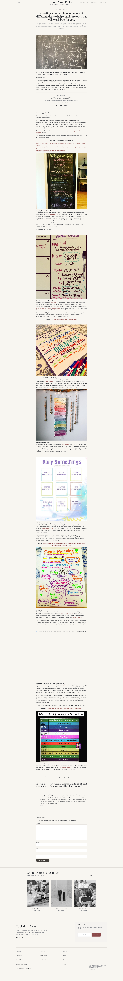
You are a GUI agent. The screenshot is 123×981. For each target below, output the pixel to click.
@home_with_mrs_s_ (67, 614)
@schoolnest (65, 444)
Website (38, 854)
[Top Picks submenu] (106, 2)
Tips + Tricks (63, 9)
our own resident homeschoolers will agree (48, 308)
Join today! (96, 935)
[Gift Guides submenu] (97, 2)
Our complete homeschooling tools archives (64, 319)
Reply (41, 805)
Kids (57, 9)
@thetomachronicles (48, 528)
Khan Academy (77, 617)
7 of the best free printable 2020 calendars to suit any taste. (64, 708)
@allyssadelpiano (53, 214)
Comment (38, 823)
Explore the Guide (62, 106)
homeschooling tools (53, 777)
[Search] (18, 3)
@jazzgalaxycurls (64, 685)
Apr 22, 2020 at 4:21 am (53, 792)
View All (92, 875)
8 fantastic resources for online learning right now (50, 150)
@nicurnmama (49, 381)
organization (61, 777)
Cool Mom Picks (61, 2)
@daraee (53, 302)
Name (37, 842)
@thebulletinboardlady (66, 767)
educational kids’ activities (42, 777)
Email (37, 848)
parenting (66, 777)
